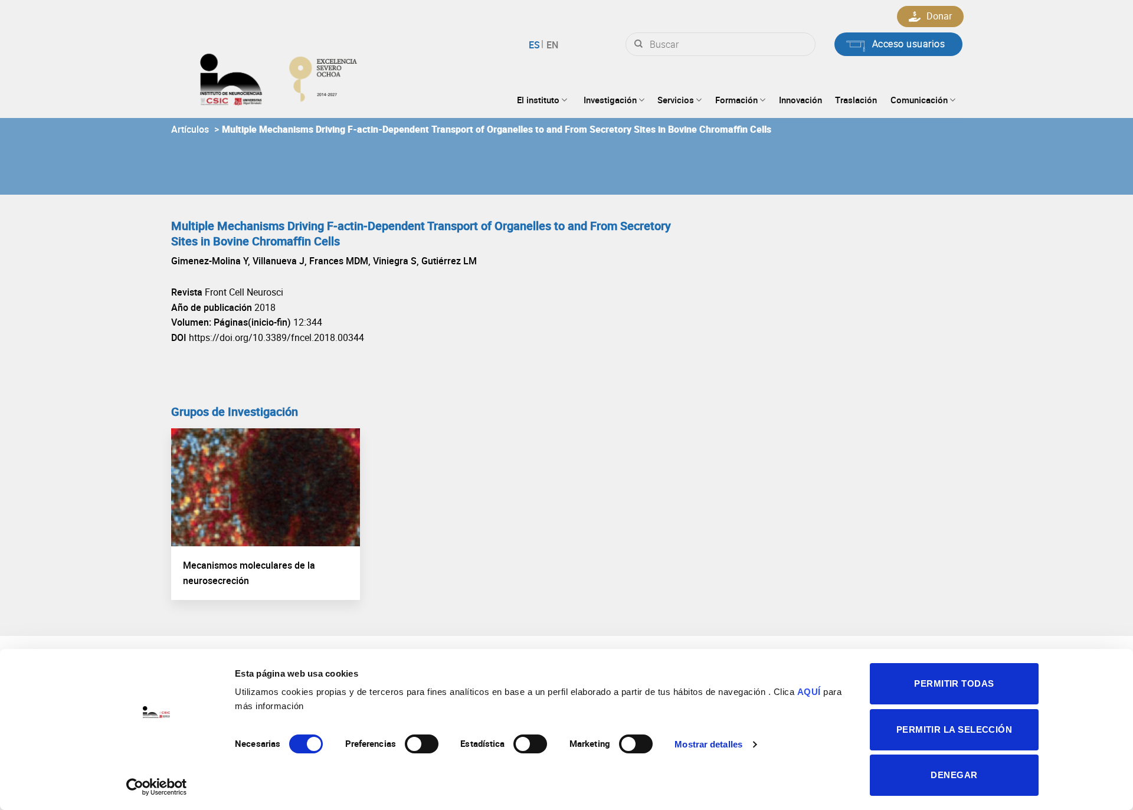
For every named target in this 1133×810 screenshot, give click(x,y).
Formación (736, 100)
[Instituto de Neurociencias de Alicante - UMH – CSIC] (316, 76)
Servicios (675, 100)
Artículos (190, 129)
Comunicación (919, 100)
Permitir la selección (954, 729)
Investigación (610, 100)
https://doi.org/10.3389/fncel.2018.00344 (276, 337)
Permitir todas (954, 683)
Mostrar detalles (708, 744)
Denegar (954, 775)
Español (536, 45)
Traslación (856, 100)
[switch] (421, 743)
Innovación (800, 100)
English (550, 45)
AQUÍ (809, 692)
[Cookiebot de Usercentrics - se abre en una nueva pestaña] (156, 787)
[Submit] (638, 44)
